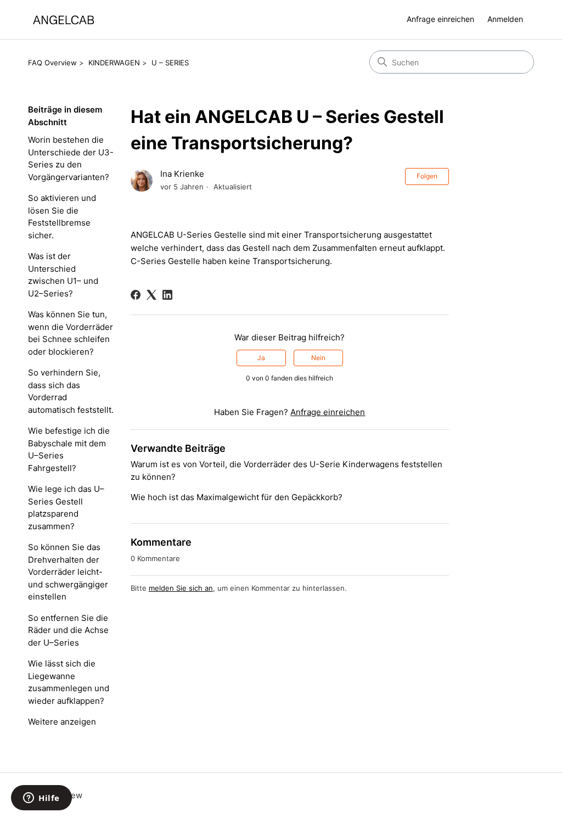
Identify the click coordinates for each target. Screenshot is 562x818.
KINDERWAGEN (114, 62)
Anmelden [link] (505, 19)
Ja (261, 358)
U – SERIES (170, 62)
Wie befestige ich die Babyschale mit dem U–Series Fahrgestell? (69, 449)
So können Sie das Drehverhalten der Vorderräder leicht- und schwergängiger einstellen (68, 572)
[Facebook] (135, 295)
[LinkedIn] (167, 295)
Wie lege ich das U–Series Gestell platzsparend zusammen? (66, 507)
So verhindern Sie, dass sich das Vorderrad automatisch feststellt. (71, 391)
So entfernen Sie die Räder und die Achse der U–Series (68, 630)
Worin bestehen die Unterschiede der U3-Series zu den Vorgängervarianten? (71, 158)
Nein (318, 358)
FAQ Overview (52, 62)
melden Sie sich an (181, 588)
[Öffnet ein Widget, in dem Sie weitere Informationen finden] (41, 799)
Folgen (427, 176)
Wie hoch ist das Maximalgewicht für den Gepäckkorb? (236, 497)
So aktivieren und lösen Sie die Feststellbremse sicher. (62, 216)
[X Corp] (151, 295)
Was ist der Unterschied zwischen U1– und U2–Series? (63, 275)
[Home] (63, 19)
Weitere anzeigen (62, 721)
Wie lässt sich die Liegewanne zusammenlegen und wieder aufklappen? (68, 682)
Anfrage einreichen (440, 19)
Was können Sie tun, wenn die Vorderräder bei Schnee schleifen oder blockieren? (70, 333)
